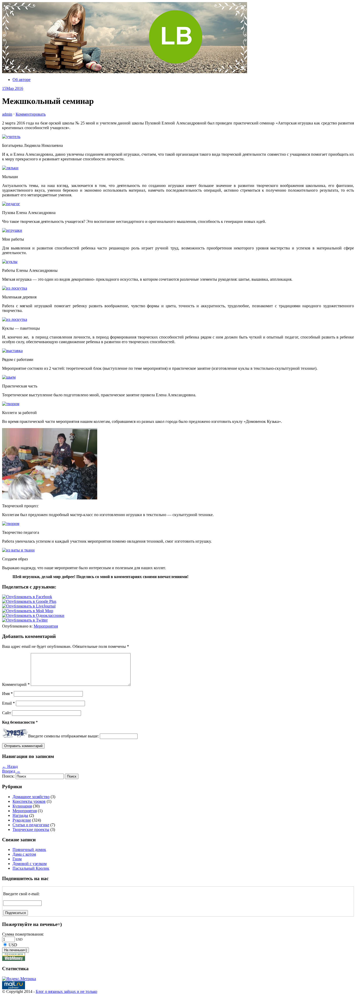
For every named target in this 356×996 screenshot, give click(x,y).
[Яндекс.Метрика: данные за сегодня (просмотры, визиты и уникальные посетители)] (19, 978)
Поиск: (8, 776)
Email (8, 703)
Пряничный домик (29, 849)
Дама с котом (24, 854)
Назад (10, 766)
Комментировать (31, 114)
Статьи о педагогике (31, 825)
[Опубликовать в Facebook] (27, 596)
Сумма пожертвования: (23, 934)
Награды (20, 815)
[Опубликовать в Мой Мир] (27, 611)
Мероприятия (46, 626)
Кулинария (22, 806)
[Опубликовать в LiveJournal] (29, 606)
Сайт (6, 713)
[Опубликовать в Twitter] (25, 620)
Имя (7, 693)
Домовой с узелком (30, 863)
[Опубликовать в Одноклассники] (33, 615)
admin (7, 114)
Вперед (11, 771)
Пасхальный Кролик (31, 868)
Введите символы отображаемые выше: (63, 736)
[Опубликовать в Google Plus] (29, 601)
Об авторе (21, 79)
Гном (17, 859)
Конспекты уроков (29, 801)
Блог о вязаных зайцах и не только (66, 991)
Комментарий (16, 684)
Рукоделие (22, 820)
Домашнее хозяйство (31, 796)
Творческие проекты (31, 829)
